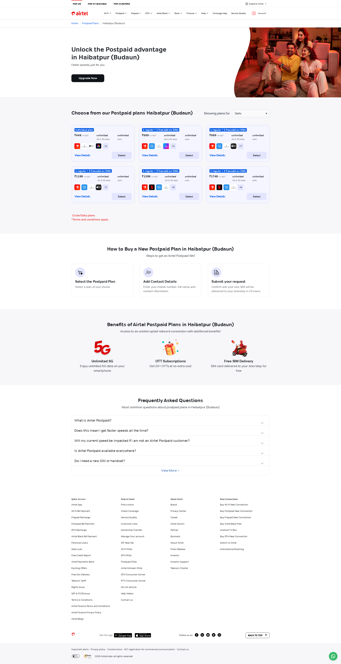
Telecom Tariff (78, 580)
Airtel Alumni (177, 523)
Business (175, 536)
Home (74, 23)
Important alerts (80, 649)
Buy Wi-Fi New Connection (234, 504)
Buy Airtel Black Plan (231, 523)
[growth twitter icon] (213, 635)
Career (174, 517)
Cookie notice (114, 649)
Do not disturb (129, 587)
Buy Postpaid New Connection (236, 511)
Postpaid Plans (90, 23)
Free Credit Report (81, 555)
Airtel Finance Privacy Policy (86, 612)
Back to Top (255, 635)
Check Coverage (130, 511)
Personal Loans (79, 542)
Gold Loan (76, 549)
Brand (173, 504)
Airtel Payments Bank (82, 561)
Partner (174, 530)
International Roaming (232, 549)
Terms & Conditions (82, 599)
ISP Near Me (127, 542)
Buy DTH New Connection (233, 536)
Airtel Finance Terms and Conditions (90, 606)
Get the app (106, 635)
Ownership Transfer (131, 530)
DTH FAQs (126, 555)
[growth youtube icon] (208, 635)
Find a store (127, 504)
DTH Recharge (78, 530)
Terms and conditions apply (89, 219)
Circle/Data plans (83, 215)
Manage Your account (132, 536)
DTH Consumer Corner (133, 574)
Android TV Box (228, 530)
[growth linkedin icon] (202, 635)
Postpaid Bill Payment (82, 523)
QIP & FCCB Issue (80, 593)
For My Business (97, 3)
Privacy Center (178, 511)
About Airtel (176, 542)
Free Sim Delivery (80, 574)
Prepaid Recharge (80, 517)
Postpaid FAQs (129, 561)
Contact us (127, 599)
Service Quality (238, 13)
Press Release (177, 549)
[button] (170, 420)
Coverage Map (220, 13)
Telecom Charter (179, 568)
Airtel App (76, 504)
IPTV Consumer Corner (133, 580)
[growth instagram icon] (219, 635)
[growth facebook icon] (196, 635)
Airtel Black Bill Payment (84, 536)
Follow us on (186, 635)
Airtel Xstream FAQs (131, 568)
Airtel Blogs (77, 618)
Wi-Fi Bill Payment (80, 511)
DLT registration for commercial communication (149, 649)
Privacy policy (98, 649)
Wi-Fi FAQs (126, 549)
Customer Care (129, 523)
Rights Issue (78, 587)
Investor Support (179, 561)
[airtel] (79, 13)
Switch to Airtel (228, 542)
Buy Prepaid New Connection (235, 517)
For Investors (122, 3)
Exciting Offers (79, 568)
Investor (174, 555)
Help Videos (127, 593)
